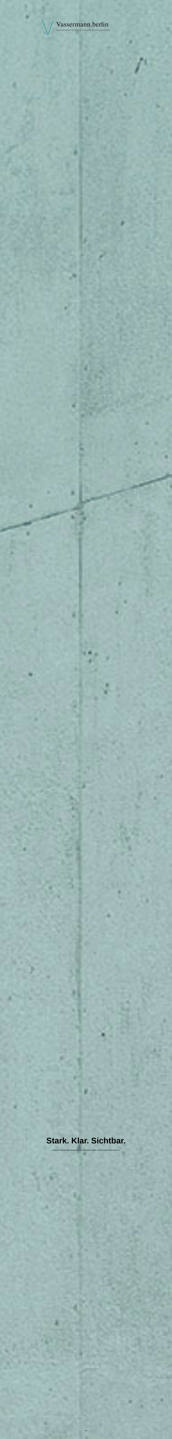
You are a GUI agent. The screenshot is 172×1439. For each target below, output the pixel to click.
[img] (86, 719)
